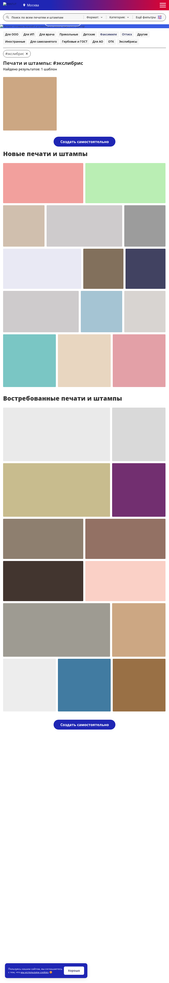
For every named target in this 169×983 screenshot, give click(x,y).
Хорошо (74, 971)
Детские (89, 34)
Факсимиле (108, 34)
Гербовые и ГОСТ (74, 41)
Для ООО (11, 34)
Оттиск (127, 34)
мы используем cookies (35, 972)
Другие (142, 34)
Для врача (46, 34)
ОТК (111, 41)
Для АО (98, 41)
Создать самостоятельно (84, 141)
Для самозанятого (43, 41)
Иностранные (15, 41)
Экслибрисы (128, 41)
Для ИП (28, 34)
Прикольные (69, 34)
